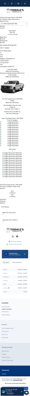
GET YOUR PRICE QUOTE (8, 45)
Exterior (2, 26)
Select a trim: (4, 21)
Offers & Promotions (12, 76)
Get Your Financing (12, 113)
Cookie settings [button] (17, 380)
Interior (2, 28)
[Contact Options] (18, 4)
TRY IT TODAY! (5, 48)
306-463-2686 (18, 244)
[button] (5, 4)
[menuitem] (15, 309)
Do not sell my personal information (15, 383)
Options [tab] (2, 203)
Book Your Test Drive (12, 102)
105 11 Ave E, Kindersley (16, 241)
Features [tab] (3, 201)
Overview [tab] (3, 199)
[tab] (12, 26)
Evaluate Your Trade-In (12, 109)
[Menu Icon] (25, 4)
